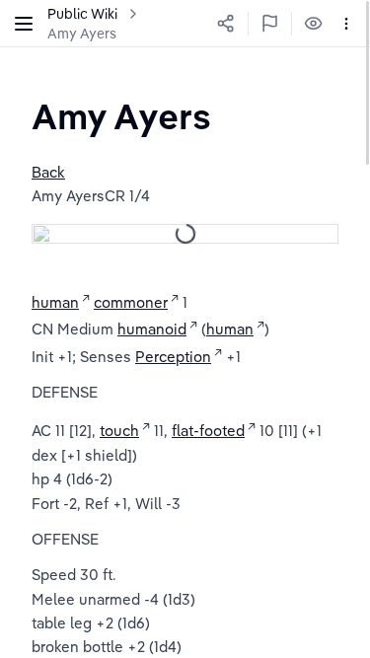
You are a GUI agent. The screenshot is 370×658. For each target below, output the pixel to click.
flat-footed (208, 430)
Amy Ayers (81, 33)
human (55, 302)
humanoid (151, 329)
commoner (131, 302)
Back (48, 172)
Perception (173, 356)
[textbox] (121, 116)
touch (119, 430)
